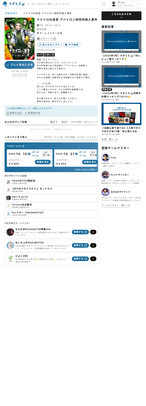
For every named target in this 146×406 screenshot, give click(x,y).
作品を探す (11, 13)
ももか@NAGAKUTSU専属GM (32, 229)
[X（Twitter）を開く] (93, 232)
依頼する (79, 232)
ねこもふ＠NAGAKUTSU (29, 242)
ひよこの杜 (21, 256)
